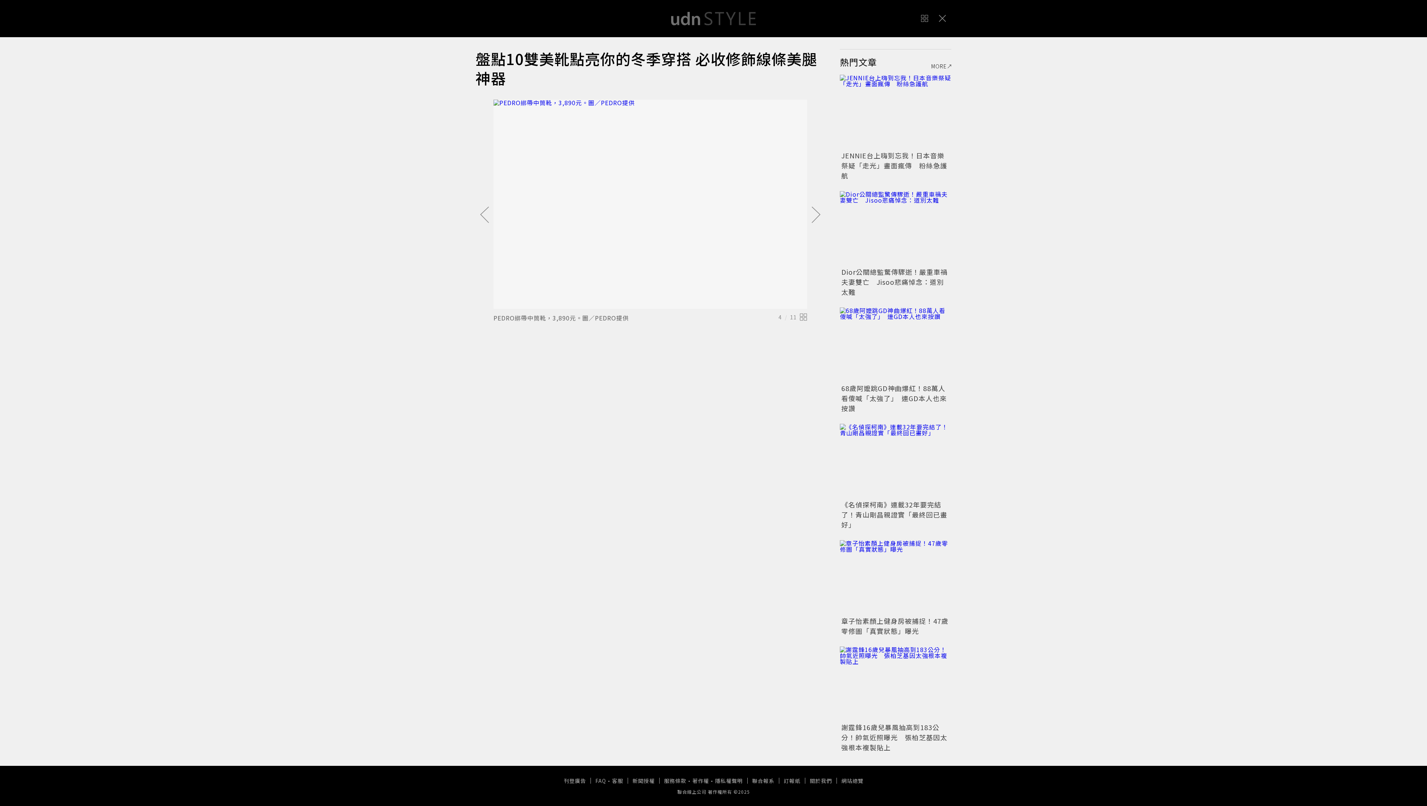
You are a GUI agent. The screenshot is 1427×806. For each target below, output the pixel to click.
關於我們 (821, 781)
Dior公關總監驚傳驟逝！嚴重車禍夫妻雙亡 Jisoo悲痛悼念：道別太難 (894, 282)
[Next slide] (816, 215)
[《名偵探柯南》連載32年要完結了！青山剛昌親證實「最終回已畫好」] (895, 461)
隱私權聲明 (729, 780)
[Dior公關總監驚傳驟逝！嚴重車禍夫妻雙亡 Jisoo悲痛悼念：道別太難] (895, 228)
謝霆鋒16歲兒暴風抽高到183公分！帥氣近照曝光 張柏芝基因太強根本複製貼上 (894, 737)
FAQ (600, 780)
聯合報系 (763, 781)
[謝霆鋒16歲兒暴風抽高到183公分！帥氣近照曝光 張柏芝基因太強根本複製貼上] (895, 684)
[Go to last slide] (485, 215)
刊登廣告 (575, 781)
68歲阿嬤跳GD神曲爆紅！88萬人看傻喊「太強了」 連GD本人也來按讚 (894, 398)
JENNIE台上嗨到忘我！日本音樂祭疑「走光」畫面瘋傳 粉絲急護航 (894, 165)
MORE (939, 66)
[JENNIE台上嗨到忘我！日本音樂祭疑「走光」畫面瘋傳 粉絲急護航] (895, 112)
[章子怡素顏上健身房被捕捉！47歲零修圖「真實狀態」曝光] (895, 577)
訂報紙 (792, 781)
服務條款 (675, 780)
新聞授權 (643, 781)
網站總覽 (852, 781)
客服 (617, 780)
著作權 (700, 780)
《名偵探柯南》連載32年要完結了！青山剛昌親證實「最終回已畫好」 (894, 514)
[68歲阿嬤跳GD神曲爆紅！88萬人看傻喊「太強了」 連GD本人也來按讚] (895, 344)
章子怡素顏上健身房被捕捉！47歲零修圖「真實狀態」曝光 (894, 626)
